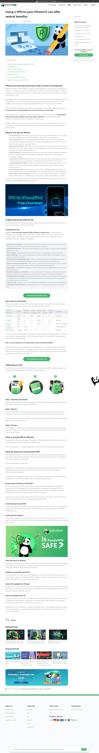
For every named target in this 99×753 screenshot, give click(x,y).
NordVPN (8, 320)
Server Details (9, 716)
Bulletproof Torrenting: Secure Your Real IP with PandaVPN (57, 642)
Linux (29, 723)
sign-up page (21, 412)
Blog (69, 5)
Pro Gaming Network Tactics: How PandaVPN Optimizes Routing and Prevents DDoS (14, 642)
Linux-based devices (12, 280)
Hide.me (8, 330)
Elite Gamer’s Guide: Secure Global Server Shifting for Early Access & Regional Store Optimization (36, 642)
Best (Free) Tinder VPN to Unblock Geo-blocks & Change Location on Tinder (44, 663)
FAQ (51, 713)
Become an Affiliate (77, 709)
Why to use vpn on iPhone (15, 69)
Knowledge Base (27, 21)
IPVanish (8, 323)
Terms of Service (10, 713)
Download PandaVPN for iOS (37, 295)
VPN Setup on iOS (12, 74)
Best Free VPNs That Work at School (12, 662)
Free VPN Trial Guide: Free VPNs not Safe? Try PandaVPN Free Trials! (28, 663)
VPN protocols (53, 304)
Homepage (52, 5)
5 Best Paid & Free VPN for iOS (16, 72)
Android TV (24, 280)
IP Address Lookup (10, 720)
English (93, 5)
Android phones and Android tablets (54, 278)
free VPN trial (33, 282)
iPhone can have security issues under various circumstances (20, 65)
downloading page (51, 402)
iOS (28, 716)
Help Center (77, 5)
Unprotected (60, 1)
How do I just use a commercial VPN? (18, 80)
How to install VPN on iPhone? (16, 77)
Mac (28, 713)
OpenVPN (27, 248)
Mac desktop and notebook (35, 278)
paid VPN (52, 336)
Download (61, 5)
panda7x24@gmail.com (56, 709)
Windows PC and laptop (19, 278)
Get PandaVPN (83, 55)
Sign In (86, 5)
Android (29, 720)
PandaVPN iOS (18, 402)
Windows (30, 709)
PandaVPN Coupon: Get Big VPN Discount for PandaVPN (60, 662)
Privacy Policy (60, 749)
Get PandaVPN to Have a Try (37, 359)
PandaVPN (8, 232)
